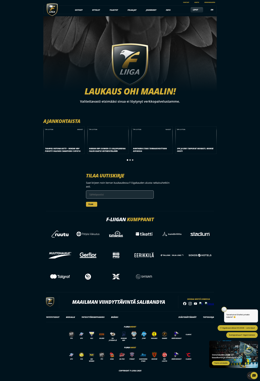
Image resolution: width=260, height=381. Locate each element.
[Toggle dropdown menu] (84, 10)
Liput (195, 9)
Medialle (70, 317)
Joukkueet (151, 10)
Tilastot (114, 10)
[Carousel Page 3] (132, 160)
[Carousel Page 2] (130, 160)
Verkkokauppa (209, 2)
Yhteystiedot (52, 317)
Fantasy (186, 2)
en (212, 9)
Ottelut (96, 10)
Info (168, 10)
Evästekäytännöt (187, 317)
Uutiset (79, 10)
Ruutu (196, 2)
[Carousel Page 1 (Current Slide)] (127, 160)
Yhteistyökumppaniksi (93, 317)
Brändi (114, 317)
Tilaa (90, 204)
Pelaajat (132, 10)
